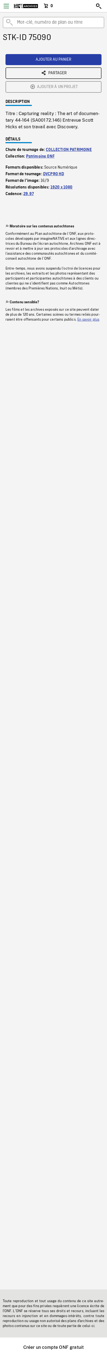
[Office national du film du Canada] (26, 6)
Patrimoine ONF (40, 156)
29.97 (28, 194)
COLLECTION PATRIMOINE (69, 150)
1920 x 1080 (61, 187)
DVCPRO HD (53, 174)
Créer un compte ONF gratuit (53, 1347)
